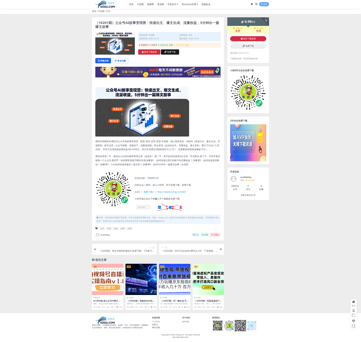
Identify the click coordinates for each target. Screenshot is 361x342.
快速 (109, 228)
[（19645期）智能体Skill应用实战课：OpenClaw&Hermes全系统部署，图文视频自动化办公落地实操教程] (141, 279)
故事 (123, 228)
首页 (131, 4)
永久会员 (260, 28)
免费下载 (171, 52)
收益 (116, 228)
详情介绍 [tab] (104, 60)
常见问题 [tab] (121, 60)
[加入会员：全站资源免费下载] (158, 72)
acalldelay (105, 234)
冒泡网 (160, 4)
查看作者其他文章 (248, 195)
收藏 (206, 235)
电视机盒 (206, 4)
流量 (129, 228)
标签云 (155, 324)
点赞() (216, 235)
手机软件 (171, 4)
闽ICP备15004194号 (180, 337)
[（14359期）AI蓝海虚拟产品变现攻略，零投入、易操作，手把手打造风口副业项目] (208, 279)
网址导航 (156, 327)
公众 (102, 228)
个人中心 (156, 321)
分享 (197, 235)
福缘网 (150, 4)
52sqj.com (180, 335)
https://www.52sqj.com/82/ (171, 191)
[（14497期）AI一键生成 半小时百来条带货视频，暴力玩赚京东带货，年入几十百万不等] (174, 279)
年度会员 (239, 28)
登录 (265, 4)
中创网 (140, 4)
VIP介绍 (185, 321)
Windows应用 (189, 4)
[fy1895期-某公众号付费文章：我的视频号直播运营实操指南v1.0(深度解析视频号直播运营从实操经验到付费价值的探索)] (107, 279)
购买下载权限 (150, 52)
